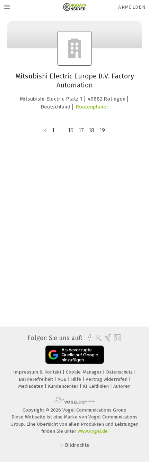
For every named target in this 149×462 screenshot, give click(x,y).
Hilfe (76, 379)
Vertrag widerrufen (107, 379)
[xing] (107, 338)
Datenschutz (120, 372)
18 (91, 130)
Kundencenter (64, 386)
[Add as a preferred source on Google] (74, 355)
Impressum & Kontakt (38, 372)
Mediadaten (31, 386)
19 (102, 130)
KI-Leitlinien (96, 386)
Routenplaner (92, 107)
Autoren (122, 386)
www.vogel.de (93, 431)
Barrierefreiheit (36, 379)
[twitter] (96, 338)
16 (70, 130)
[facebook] (88, 337)
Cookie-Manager (84, 372)
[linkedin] (117, 338)
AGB (63, 379)
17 (81, 130)
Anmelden (132, 7)
